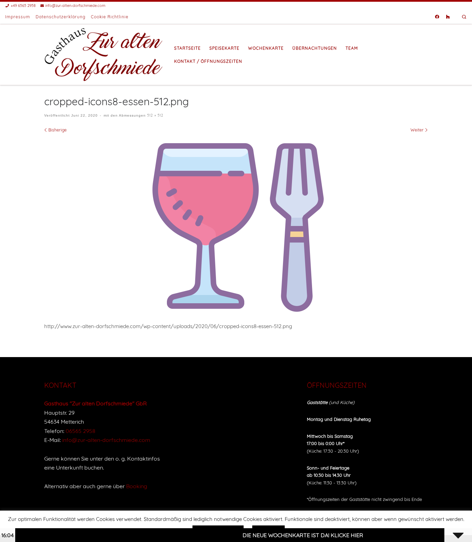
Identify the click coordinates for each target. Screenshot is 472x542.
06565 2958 (80, 430)
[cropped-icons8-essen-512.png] (236, 226)
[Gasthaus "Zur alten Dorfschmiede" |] (104, 53)
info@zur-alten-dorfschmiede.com (106, 439)
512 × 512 (154, 115)
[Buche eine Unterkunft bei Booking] (448, 17)
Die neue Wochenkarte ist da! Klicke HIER (289, 535)
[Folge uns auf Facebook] (437, 17)
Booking (136, 486)
